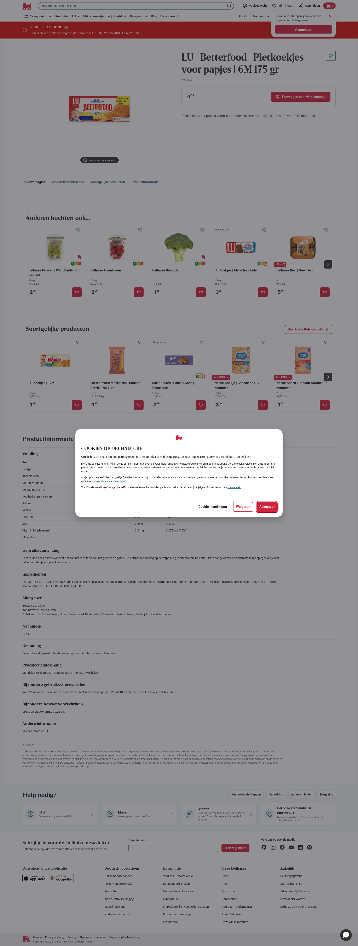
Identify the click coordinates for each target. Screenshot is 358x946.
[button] (346, 935)
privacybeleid (101, 481)
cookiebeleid (119, 481)
